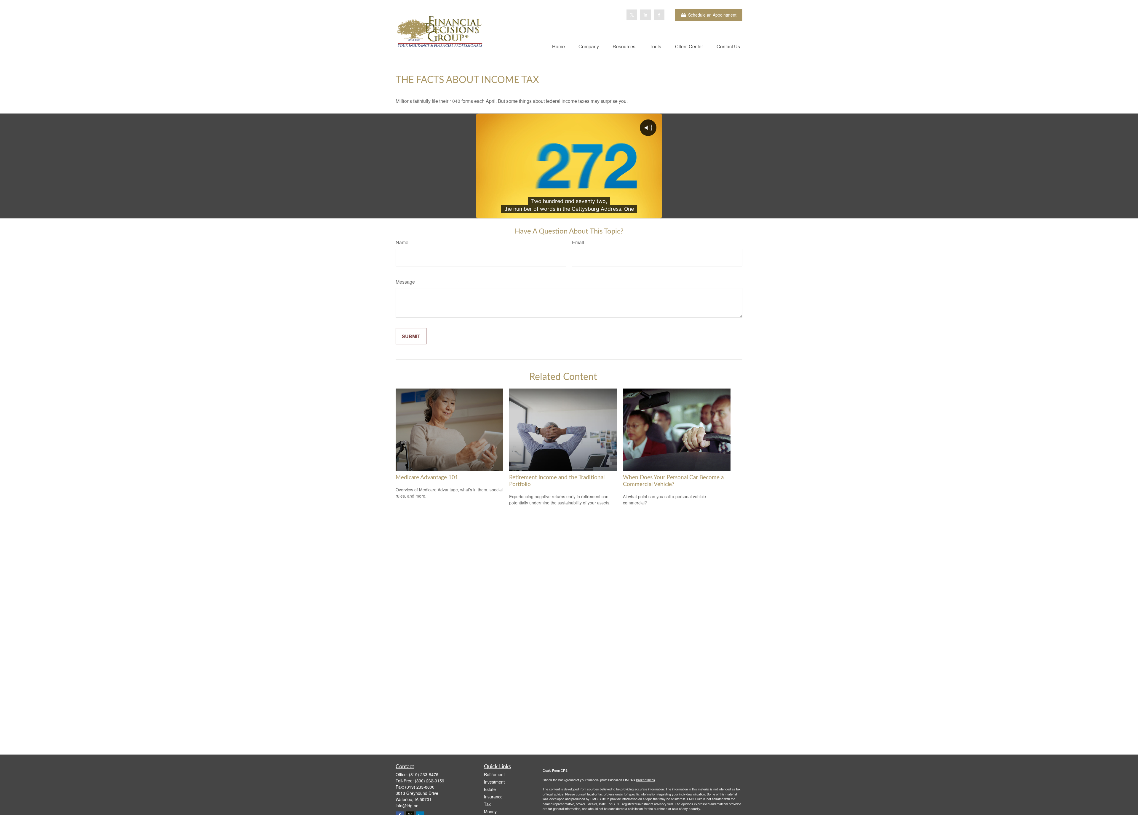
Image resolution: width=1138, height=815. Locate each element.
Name (402, 242)
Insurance (493, 797)
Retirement (494, 774)
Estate (490, 789)
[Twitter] (631, 14)
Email (578, 242)
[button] (558, 46)
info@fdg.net (408, 805)
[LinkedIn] (645, 14)
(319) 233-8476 (423, 774)
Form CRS (560, 770)
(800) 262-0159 (429, 781)
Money (490, 811)
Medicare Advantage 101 (427, 477)
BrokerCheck (645, 779)
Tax (487, 804)
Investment (494, 782)
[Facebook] (659, 14)
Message (405, 281)
